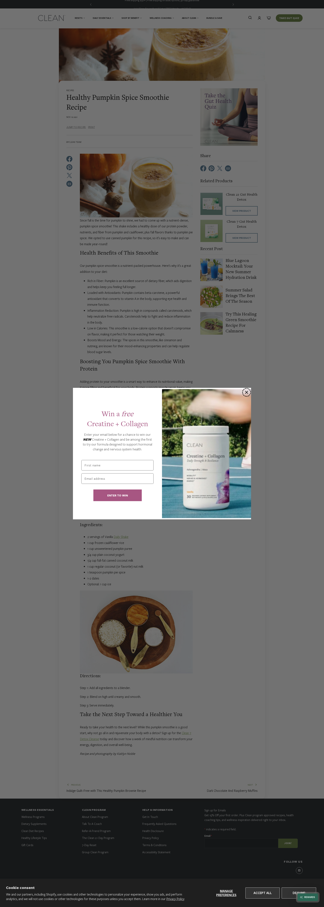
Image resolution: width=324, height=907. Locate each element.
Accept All (263, 893)
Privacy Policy (175, 899)
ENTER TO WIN (117, 495)
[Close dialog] (247, 392)
